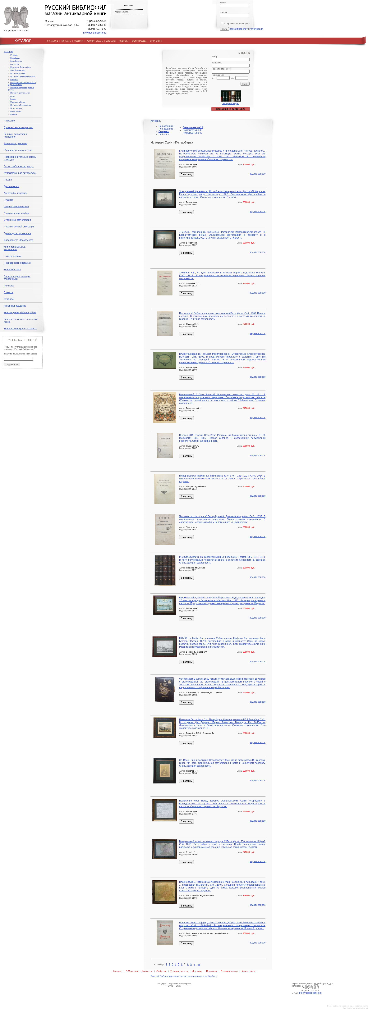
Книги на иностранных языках (20, 328)
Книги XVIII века (12, 269)
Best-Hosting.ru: (334, 1006)
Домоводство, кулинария (17, 233)
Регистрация (256, 29)
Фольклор (9, 285)
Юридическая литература (18, 150)
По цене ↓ (164, 134)
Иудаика (8, 200)
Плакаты (8, 292)
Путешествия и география (18, 127)
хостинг (345, 1006)
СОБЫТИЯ (78, 41)
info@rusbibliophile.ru (94, 32)
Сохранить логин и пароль (237, 23)
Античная (14, 64)
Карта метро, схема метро (355, 1008)
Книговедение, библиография (20, 312)
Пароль (223, 12)
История (8, 51)
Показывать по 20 (193, 127)
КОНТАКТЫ (66, 41)
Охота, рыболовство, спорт (19, 166)
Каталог (117, 971)
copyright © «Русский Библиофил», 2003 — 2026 (174, 984)
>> (199, 964)
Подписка (211, 971)
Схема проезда (229, 971)
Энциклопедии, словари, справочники (17, 277)
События (161, 971)
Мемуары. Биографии (20, 67)
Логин (223, 2)
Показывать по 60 (192, 132)
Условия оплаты (179, 971)
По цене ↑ (164, 131)
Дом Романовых (17, 70)
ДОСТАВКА (111, 41)
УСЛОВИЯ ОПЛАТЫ (95, 41)
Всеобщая (15, 58)
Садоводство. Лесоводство (18, 240)
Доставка (197, 971)
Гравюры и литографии (16, 213)
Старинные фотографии (17, 220)
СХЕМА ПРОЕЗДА (139, 41)
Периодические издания (17, 263)
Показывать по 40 (192, 130)
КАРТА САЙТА (156, 41)
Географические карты (16, 206)
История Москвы (17, 73)
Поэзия (8, 179)
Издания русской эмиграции (19, 226)
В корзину (186, 174)
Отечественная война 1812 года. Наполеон (22, 83)
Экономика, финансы (15, 143)
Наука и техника (12, 256)
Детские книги (11, 186)
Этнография (16, 108)
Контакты (147, 971)
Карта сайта (248, 971)
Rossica (13, 114)
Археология (15, 111)
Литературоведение (15, 305)
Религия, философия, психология (15, 135)
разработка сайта (359, 1006)
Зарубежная (16, 61)
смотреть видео (230, 103)
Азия (12, 96)
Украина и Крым (17, 102)
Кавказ (13, 99)
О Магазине (132, 971)
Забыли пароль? (238, 29)
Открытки (9, 299)
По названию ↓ (167, 128)
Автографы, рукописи (15, 193)
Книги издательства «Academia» (14, 248)
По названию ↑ (167, 126)
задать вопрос (257, 173)
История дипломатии (20, 93)
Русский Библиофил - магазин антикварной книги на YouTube (184, 976)
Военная (14, 79)
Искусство (9, 120)
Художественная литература (20, 173)
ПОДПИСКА (123, 41)
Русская (13, 55)
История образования (20, 105)
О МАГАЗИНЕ (52, 41)
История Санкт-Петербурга (22, 76)
